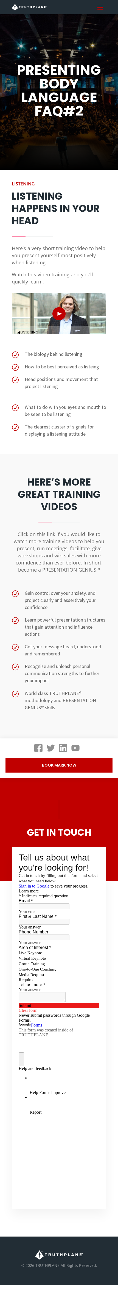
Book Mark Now (59, 765)
